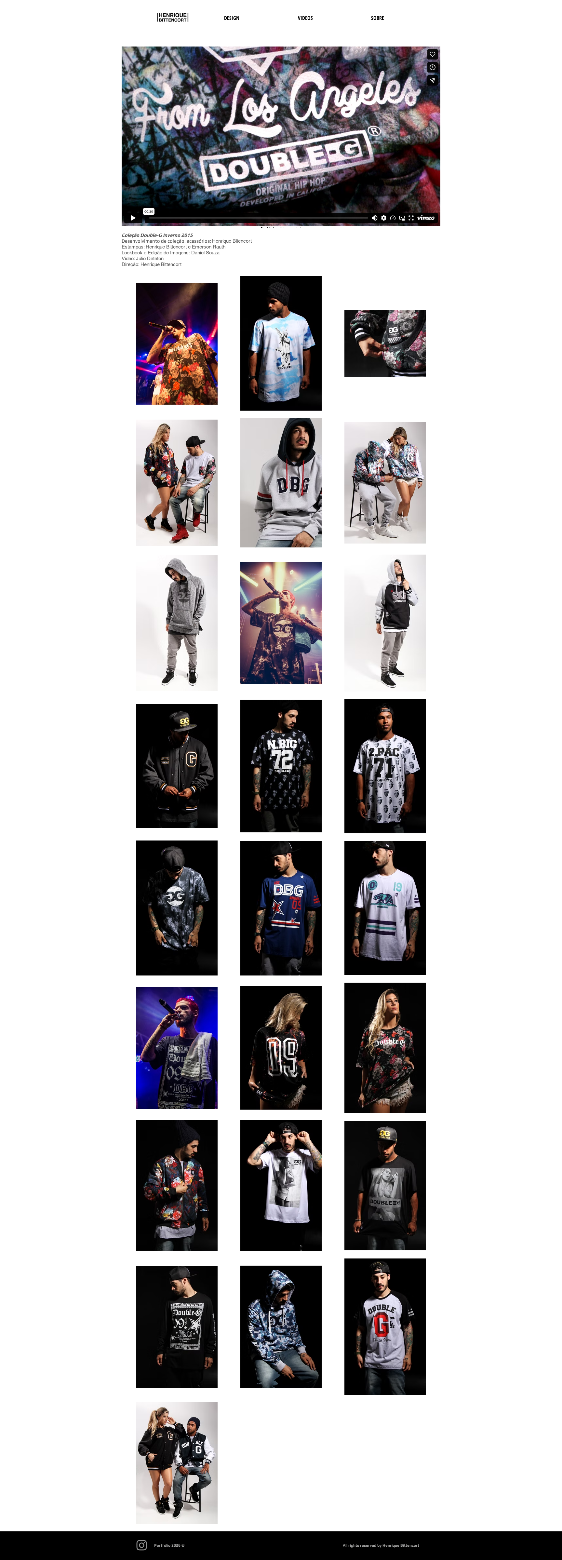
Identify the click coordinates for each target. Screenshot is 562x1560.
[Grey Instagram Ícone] (142, 1545)
